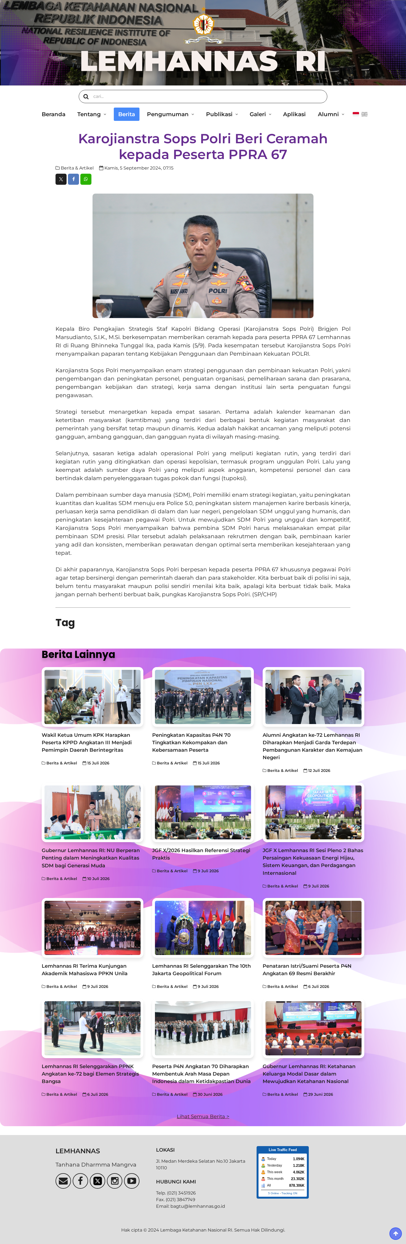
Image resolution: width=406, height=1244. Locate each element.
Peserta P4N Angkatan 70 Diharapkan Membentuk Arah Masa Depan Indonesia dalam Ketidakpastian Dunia (201, 1073)
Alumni (328, 114)
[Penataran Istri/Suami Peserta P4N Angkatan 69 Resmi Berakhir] (313, 928)
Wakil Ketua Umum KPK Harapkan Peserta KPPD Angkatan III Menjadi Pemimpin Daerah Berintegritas (87, 742)
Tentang (89, 114)
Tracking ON (289, 1193)
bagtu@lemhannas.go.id (197, 1206)
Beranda (53, 114)
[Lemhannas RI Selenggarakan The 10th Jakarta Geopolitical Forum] (203, 928)
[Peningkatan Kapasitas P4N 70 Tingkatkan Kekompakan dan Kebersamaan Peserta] (203, 697)
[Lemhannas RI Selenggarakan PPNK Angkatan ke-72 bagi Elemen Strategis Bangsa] (92, 1028)
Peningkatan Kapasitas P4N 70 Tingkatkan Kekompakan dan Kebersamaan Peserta (191, 742)
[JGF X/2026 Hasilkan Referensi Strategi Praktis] (203, 812)
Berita (126, 114)
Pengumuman (168, 114)
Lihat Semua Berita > (203, 1116)
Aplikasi (294, 114)
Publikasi (219, 114)
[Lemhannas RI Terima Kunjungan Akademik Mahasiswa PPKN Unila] (92, 928)
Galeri (258, 114)
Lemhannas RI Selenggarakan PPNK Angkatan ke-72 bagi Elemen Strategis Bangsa (90, 1073)
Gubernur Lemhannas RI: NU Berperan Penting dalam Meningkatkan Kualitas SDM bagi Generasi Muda (91, 857)
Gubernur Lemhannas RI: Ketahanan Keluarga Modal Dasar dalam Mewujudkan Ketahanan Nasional (309, 1073)
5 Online (273, 1193)
